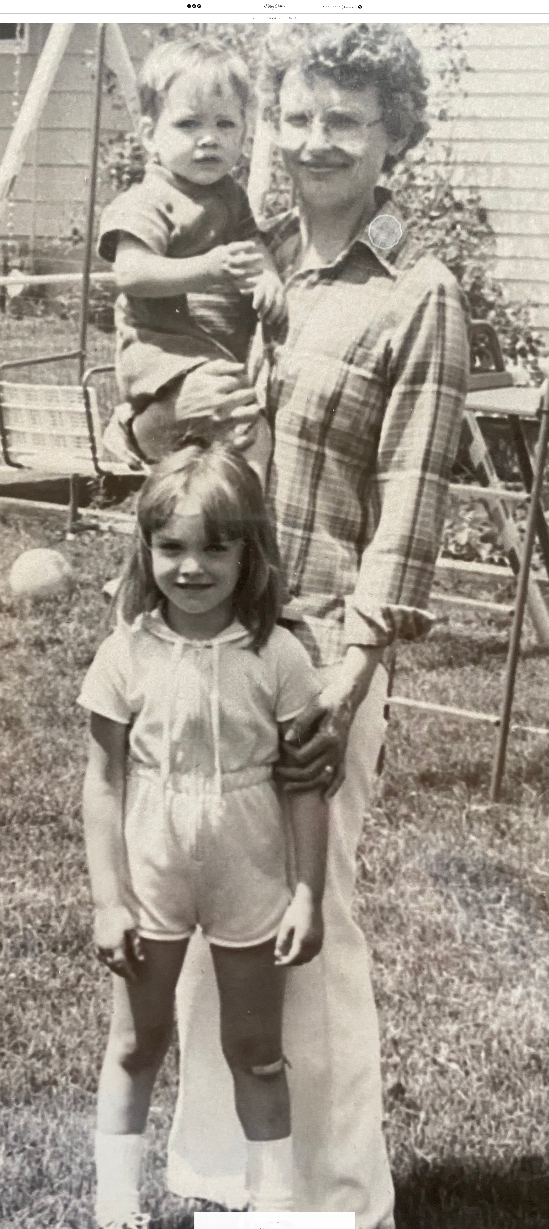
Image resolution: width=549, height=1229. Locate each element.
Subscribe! (349, 7)
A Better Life (274, 1222)
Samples (293, 18)
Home (254, 18)
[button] (273, 18)
